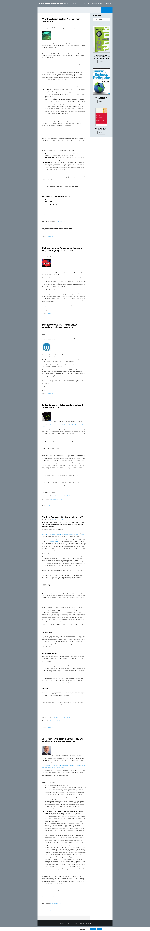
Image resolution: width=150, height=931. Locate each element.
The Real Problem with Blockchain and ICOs (63, 517)
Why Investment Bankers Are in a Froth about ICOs (61, 20)
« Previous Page (43, 917)
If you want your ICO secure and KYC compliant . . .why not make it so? (60, 326)
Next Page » (67, 917)
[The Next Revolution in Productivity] (101, 117)
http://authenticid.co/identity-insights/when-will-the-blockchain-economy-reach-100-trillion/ (63, 534)
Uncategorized (50, 236)
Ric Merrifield (53, 3)
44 (62, 917)
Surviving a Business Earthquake (101, 97)
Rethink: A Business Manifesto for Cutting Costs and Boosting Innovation (101, 56)
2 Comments (61, 743)
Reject (99, 929)
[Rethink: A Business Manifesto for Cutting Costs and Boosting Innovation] (101, 39)
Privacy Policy (83, 923)
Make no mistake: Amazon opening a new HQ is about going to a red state (62, 249)
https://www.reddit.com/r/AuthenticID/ (61, 495)
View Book (101, 61)
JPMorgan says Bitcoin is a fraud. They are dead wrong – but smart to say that (62, 740)
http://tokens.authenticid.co (63, 221)
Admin (89, 923)
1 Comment (61, 410)
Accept (93, 929)
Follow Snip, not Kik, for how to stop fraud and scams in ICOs (62, 406)
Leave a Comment (62, 24)
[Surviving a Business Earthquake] (101, 81)
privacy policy (82, 929)
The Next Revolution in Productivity (101, 128)
